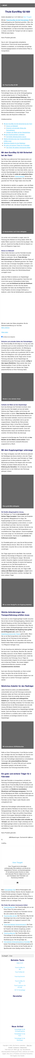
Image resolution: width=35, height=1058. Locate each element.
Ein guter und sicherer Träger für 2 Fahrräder (17, 145)
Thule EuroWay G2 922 (20, 982)
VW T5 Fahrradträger (19, 990)
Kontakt (10, 1047)
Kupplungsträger (19, 176)
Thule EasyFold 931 (20, 976)
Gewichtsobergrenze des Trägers (10, 634)
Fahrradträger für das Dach (19, 1034)
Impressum (16, 1047)
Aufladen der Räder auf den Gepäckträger (18, 132)
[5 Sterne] (8, 837)
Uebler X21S (20, 963)
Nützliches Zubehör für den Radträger (14, 143)
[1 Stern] (2, 837)
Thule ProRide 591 (20, 972)
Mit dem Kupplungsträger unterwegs (14, 134)
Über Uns (29, 1045)
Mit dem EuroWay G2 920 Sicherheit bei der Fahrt (18, 124)
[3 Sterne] (5, 837)
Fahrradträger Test (10, 890)
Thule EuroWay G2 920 (20, 968)
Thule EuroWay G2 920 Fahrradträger (17, 20)
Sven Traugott (27, 17)
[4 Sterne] (6, 837)
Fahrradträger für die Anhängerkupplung (20, 1030)
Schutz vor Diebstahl (12, 126)
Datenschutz (23, 1047)
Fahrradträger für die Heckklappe (20, 1039)
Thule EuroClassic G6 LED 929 (19, 986)
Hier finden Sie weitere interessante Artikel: (18, 147)
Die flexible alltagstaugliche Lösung (16, 137)
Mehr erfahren (5, 327)
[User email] (17, 883)
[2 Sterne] (3, 837)
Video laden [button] (4, 332)
